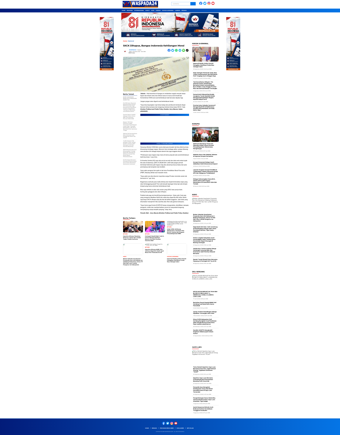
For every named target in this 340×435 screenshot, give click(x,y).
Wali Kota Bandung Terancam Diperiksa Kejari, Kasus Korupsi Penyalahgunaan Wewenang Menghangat (203, 146)
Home (123, 10)
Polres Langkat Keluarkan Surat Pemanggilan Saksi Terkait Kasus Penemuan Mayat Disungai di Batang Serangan (204, 240)
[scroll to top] (328, 432)
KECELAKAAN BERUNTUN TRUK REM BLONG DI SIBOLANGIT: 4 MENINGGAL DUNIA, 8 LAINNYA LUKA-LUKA (205, 294)
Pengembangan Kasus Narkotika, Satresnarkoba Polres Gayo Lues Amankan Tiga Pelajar (204, 399)
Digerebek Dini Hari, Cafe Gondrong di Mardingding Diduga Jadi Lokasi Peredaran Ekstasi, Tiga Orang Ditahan (205, 229)
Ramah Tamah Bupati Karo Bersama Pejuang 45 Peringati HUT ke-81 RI (205, 260)
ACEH (152, 10)
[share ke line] (184, 51)
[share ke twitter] (173, 51)
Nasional (130, 10)
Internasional (139, 10)
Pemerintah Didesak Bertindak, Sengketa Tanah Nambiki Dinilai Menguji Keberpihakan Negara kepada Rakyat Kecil (204, 97)
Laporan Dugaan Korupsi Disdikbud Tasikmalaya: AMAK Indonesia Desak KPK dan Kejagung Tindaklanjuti (205, 171)
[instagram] (209, 4)
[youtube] (213, 4)
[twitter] (205, 4)
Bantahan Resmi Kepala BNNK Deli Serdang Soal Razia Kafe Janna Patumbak (204, 304)
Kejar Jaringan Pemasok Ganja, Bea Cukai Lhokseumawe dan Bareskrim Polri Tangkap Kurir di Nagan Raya (205, 74)
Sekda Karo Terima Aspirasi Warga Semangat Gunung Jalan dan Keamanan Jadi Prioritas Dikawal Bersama (204, 251)
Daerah (158, 10)
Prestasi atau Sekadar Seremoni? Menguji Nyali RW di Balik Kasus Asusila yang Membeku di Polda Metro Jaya (204, 107)
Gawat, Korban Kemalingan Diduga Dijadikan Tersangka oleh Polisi (205, 312)
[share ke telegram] (180, 51)
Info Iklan (190, 428)
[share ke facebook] (169, 51)
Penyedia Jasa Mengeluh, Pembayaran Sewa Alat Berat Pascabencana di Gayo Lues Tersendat (203, 389)
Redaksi (184, 10)
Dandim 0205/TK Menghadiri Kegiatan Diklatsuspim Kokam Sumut (203, 331)
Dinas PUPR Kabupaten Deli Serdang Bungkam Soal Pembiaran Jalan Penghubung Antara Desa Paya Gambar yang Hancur (204, 322)
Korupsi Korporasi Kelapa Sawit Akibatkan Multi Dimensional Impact (205, 163)
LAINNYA (177, 10)
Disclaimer (180, 428)
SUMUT (147, 10)
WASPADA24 (132, 50)
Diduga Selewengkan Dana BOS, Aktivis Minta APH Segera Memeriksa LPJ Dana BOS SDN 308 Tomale (205, 181)
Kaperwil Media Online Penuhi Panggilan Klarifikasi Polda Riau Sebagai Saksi (203, 65)
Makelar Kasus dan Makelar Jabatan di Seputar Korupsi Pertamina (205, 155)
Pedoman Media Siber (167, 428)
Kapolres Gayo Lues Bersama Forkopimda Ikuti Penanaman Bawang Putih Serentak (203, 379)
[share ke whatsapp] (176, 51)
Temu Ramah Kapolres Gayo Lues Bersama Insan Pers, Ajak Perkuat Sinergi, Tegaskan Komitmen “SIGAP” (204, 369)
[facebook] (201, 4)
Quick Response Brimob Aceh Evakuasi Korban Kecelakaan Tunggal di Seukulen (203, 408)
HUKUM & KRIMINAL (168, 10)
